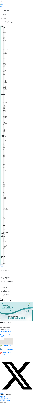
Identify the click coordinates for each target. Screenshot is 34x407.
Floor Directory (5, 21)
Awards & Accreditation (3, 15)
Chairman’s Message (3, 10)
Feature (3, 295)
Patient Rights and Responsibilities (3, 281)
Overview (3, 18)
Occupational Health (3, 270)
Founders (3, 7)
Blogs (3, 290)
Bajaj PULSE (3, 292)
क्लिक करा (8, 329)
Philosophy (3, 14)
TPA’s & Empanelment (3, 277)
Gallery (1, 264)
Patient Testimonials (3, 294)
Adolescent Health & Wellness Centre (3, 267)
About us (1, 6)
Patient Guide (3, 278)
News (3, 288)
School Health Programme (3, 269)
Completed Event (3, 286)
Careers (1, 296)
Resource (1, 276)
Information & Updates (3, 291)
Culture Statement (3, 13)
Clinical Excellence (3, 17)
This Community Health (3, 271)
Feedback (3, 282)
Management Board (3, 11)
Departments (2, 25)
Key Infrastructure (5, 19)
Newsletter (3, 287)
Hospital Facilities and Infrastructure (5, 22)
